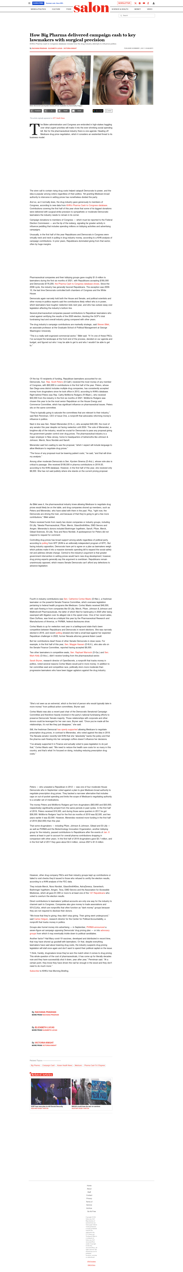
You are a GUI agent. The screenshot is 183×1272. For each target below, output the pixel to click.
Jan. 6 (107, 832)
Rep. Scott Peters (54, 382)
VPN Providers (91, 1261)
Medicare (78, 1065)
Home (89, 1186)
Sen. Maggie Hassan (74, 644)
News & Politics (38, 9)
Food (68, 9)
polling (45, 543)
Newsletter (124, 3)
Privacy (89, 1198)
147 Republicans (97, 893)
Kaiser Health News (64, 1065)
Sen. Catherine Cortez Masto (77, 599)
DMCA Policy (91, 1265)
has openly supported (67, 730)
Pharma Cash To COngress (94, 1065)
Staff (89, 1192)
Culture (56, 9)
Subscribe (38, 3)
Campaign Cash (48, 1065)
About (89, 1189)
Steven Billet (103, 325)
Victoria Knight (70, 48)
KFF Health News (59, 118)
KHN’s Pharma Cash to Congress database (86, 205)
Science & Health (120, 9)
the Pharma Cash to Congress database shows (77, 284)
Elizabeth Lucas (55, 48)
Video (149, 9)
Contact (89, 1195)
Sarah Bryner (36, 661)
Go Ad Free (91, 1211)
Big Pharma (35, 1065)
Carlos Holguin (41, 919)
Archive (89, 1208)
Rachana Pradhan (39, 48)
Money (137, 9)
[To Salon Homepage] (91, 7)
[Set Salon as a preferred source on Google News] (98, 111)
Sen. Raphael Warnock (81, 653)
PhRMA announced (96, 927)
